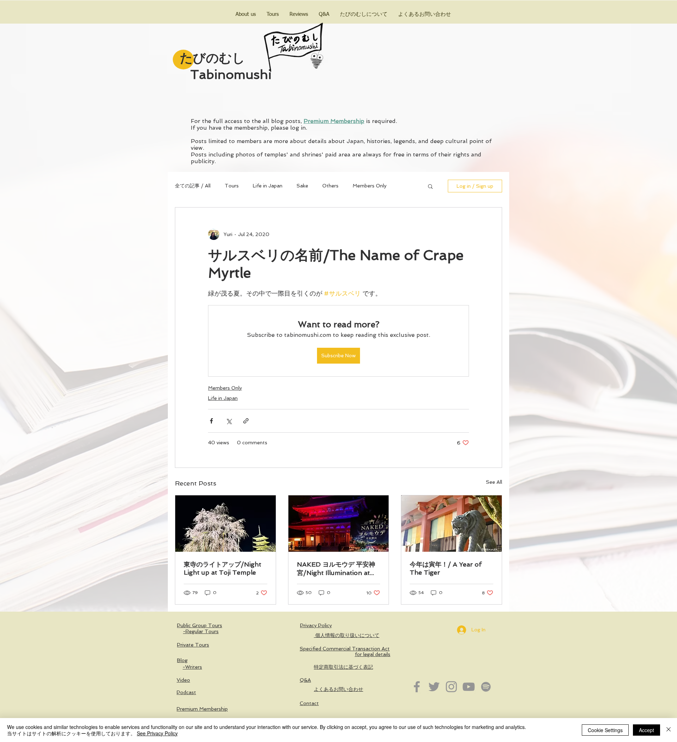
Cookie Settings (605, 730)
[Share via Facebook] (211, 421)
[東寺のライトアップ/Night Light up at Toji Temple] (225, 523)
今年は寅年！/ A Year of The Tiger (446, 568)
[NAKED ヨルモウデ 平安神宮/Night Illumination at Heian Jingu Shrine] (338, 523)
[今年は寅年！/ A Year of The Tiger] (451, 523)
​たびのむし (212, 58)
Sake (302, 185)
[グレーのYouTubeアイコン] (468, 686)
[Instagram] (451, 686)
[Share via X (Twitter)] (228, 421)
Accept (646, 730)
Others (330, 185)
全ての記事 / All (193, 185)
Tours (232, 185)
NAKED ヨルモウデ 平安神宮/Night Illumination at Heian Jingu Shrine (336, 569)
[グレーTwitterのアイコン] (434, 686)
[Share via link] (246, 421)
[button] (430, 186)
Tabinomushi (231, 74)
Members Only (369, 185)
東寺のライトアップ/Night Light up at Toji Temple (222, 568)
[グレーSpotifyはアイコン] (485, 686)
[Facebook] (416, 686)
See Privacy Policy (157, 733)
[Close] (668, 730)
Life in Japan (267, 185)
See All (494, 482)
